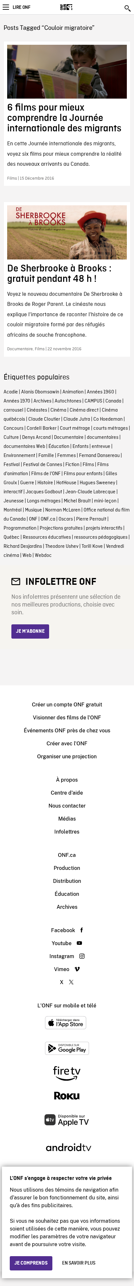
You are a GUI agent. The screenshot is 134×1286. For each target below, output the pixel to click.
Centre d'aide (67, 793)
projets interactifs (104, 528)
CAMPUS (93, 401)
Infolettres (66, 832)
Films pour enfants (83, 474)
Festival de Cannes (42, 465)
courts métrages (110, 428)
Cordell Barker (42, 428)
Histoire (45, 483)
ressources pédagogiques (100, 537)
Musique (33, 510)
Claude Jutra (76, 419)
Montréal (13, 510)
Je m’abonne (30, 631)
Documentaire (69, 437)
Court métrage (75, 428)
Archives (42, 401)
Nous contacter (67, 806)
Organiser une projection (67, 756)
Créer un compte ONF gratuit (67, 705)
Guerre (27, 483)
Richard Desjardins (23, 546)
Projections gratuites (61, 528)
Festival (12, 465)
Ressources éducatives (47, 537)
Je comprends (31, 1263)
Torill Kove (92, 546)
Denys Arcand (36, 437)
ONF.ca (48, 519)
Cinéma (58, 410)
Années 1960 (100, 392)
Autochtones (68, 401)
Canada (113, 401)
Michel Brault (77, 501)
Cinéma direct (84, 410)
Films (88, 465)
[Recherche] (128, 8)
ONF (33, 519)
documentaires (102, 437)
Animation (73, 392)
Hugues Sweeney (97, 483)
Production (67, 868)
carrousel (13, 410)
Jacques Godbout (44, 492)
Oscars (66, 519)
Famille (46, 455)
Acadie (11, 392)
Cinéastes (37, 410)
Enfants (80, 446)
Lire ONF (21, 7)
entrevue (101, 446)
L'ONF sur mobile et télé (66, 1006)
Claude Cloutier (44, 419)
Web (27, 555)
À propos (67, 780)
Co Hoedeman (108, 419)
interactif (13, 492)
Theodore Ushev (61, 546)
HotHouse (66, 483)
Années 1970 (17, 401)
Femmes (66, 455)
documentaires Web (24, 446)
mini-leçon (105, 501)
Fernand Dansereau (99, 455)
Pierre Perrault (91, 519)
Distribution (67, 881)
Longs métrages (43, 501)
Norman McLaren (62, 510)
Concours (13, 428)
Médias (67, 819)
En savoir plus (78, 1263)
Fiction (72, 465)
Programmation (20, 528)
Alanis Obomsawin (40, 392)
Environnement (19, 455)
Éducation (58, 446)
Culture (11, 437)
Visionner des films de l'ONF (67, 718)
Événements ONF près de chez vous (67, 730)
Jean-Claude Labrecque (90, 492)
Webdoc (43, 555)
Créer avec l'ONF (67, 743)
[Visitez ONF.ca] (78, 7)
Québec (12, 537)
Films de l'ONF (45, 474)
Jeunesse (14, 501)
